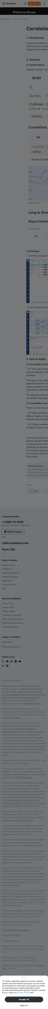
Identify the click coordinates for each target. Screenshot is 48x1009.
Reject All (24, 1005)
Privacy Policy (23, 992)
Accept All (24, 999)
